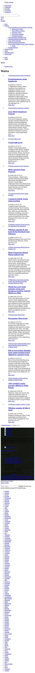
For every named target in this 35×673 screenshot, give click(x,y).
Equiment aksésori (17, 36)
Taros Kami (7, 54)
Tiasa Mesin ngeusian (18, 31)
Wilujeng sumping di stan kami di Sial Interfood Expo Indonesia (19, 232)
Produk (6, 26)
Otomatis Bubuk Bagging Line (17, 39)
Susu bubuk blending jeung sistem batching (21, 44)
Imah (5, 24)
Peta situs (13, 474)
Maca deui (11, 105)
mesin (13, 46)
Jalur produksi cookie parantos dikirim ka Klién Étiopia (18, 386)
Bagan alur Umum (17, 29)
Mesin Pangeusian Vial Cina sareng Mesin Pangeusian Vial (17, 478)
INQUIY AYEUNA (7, 450)
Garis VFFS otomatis (14, 41)
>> (12, 425)
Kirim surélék (5, 483)
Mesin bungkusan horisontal (16, 42)
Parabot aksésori (13, 47)
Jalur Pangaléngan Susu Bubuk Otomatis (20, 27)
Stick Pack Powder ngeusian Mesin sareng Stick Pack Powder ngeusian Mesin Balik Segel (16, 477)
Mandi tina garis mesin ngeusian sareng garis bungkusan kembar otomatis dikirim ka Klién (19, 290)
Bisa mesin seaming (18, 34)
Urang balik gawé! (15, 143)
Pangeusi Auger (16, 32)
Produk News (8, 66)
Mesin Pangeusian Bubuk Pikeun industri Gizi (18, 254)
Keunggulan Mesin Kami (18, 318)
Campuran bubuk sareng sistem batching (18, 200)
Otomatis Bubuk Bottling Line (17, 37)
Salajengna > (7, 425)
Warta (6, 51)
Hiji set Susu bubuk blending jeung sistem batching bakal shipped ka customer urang (19, 353)
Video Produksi (9, 52)
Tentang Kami (8, 49)
